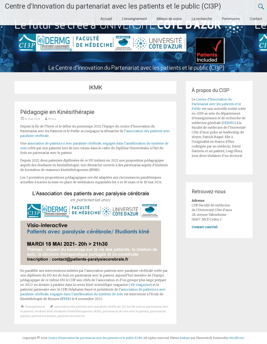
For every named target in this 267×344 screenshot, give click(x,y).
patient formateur (43, 316)
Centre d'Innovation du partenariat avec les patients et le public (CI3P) (113, 6)
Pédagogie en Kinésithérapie (57, 111)
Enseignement (35, 306)
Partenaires (231, 19)
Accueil (106, 19)
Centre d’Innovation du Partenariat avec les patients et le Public (216, 104)
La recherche (202, 19)
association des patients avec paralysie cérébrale (88, 306)
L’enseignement (134, 19)
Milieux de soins (169, 19)
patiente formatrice (71, 316)
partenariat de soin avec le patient (125, 311)
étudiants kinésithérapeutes (73, 311)
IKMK (97, 311)
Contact (256, 19)
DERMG (228, 123)
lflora (52, 119)
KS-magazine (141, 285)
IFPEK (65, 299)
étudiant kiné (44, 311)
